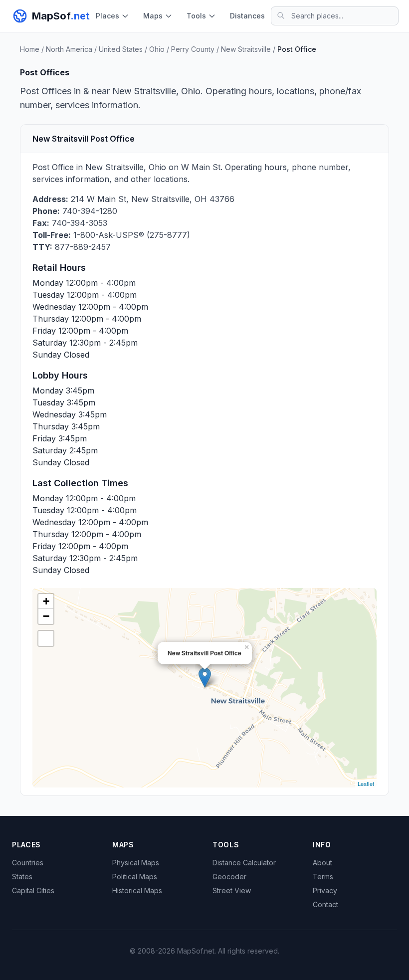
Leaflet (366, 783)
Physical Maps (135, 862)
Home (29, 49)
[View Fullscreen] (45, 638)
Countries (27, 862)
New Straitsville (246, 49)
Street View (231, 890)
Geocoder (229, 876)
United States (121, 49)
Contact (325, 904)
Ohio (157, 49)
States (22, 876)
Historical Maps (137, 890)
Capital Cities (33, 890)
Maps (153, 15)
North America (69, 49)
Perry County (192, 49)
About (322, 862)
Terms (323, 876)
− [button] (46, 616)
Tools (196, 15)
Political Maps (134, 876)
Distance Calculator (244, 862)
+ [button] (46, 601)
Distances (247, 15)
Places (107, 15)
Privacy (325, 890)
